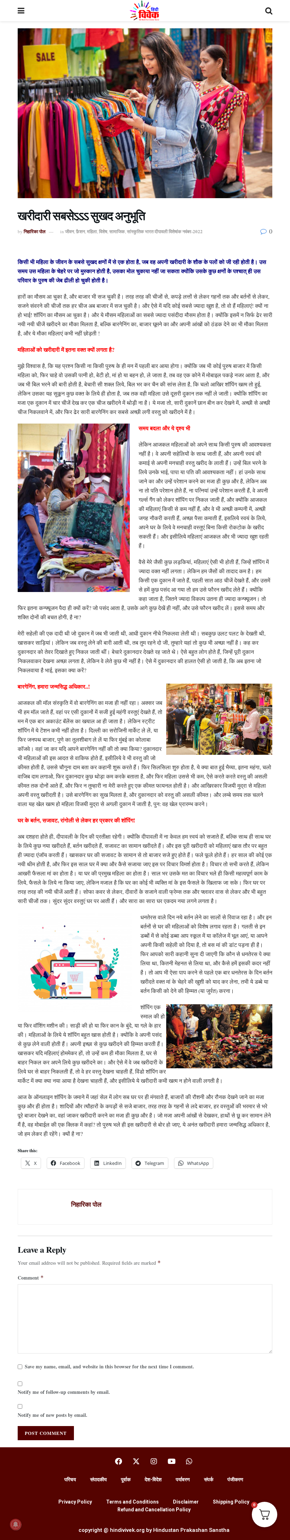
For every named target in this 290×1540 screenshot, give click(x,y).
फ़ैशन (80, 231)
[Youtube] (171, 1461)
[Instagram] (154, 1461)
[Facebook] (118, 1461)
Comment (31, 1277)
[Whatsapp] (189, 1461)
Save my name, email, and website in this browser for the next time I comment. (109, 1366)
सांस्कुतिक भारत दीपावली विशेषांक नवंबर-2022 (165, 231)
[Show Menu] (21, 10)
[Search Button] (268, 10)
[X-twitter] (136, 1461)
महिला (92, 231)
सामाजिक (117, 231)
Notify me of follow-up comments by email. (64, 1392)
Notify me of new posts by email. (52, 1415)
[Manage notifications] (15, 1524)
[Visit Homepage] (144, 10)
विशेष (103, 231)
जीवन (69, 231)
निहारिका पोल (35, 231)
